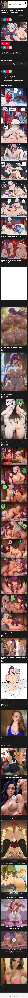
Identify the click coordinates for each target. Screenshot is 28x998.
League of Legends (11, 949)
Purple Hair (11, 53)
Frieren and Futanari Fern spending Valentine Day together (11, 261)
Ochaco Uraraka (19, 926)
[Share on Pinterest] (7, 19)
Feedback (16, 996)
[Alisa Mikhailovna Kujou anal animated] (14, 840)
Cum (24, 51)
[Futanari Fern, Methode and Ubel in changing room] (14, 647)
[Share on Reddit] (2, 19)
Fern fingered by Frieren (8, 702)
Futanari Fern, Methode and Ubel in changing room (14, 657)
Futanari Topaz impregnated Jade (11, 236)
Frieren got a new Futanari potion (10, 633)
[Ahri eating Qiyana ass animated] (14, 940)
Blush (3, 51)
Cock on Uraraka (14, 928)
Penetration (13, 52)
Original (14, 861)
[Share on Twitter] (4, 19)
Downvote (21, 63)
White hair (4, 55)
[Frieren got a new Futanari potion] (14, 539)
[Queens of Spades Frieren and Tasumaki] (14, 419)
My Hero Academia (14, 775)
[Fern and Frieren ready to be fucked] (14, 326)
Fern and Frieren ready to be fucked (11, 348)
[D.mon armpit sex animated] (14, 797)
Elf (2, 52)
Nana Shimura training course (14, 777)
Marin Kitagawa (14, 892)
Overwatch (14, 815)
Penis (19, 52)
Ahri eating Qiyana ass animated (14, 952)
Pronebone (4, 53)
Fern (9, 305)
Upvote (6, 63)
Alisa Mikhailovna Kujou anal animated (14, 863)
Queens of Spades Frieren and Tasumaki (13, 442)
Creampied (18, 51)
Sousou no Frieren (14, 895)
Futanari (6, 52)
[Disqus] (14, 283)
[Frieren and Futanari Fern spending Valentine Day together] (14, 249)
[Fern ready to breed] (14, 372)
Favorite (4, 43)
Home (11, 996)
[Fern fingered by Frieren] (14, 681)
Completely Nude (10, 51)
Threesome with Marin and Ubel (14, 897)
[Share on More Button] (10, 19)
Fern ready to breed (6, 394)
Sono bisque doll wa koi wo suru (14, 893)
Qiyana (19, 949)
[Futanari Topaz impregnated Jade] (14, 161)
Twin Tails (18, 53)
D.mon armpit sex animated (14, 818)
